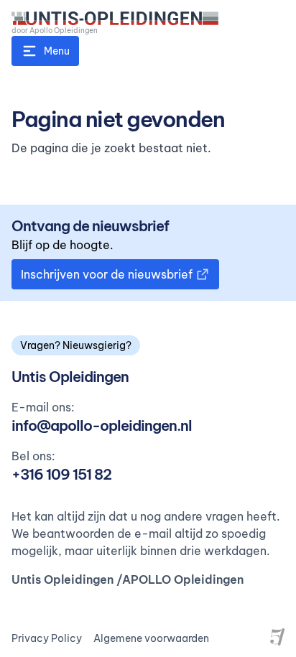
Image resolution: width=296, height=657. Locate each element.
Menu (57, 51)
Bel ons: (33, 456)
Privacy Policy (46, 638)
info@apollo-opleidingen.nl (101, 425)
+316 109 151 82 (61, 474)
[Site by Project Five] (277, 637)
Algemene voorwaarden (151, 638)
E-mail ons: (43, 407)
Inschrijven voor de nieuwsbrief (107, 274)
